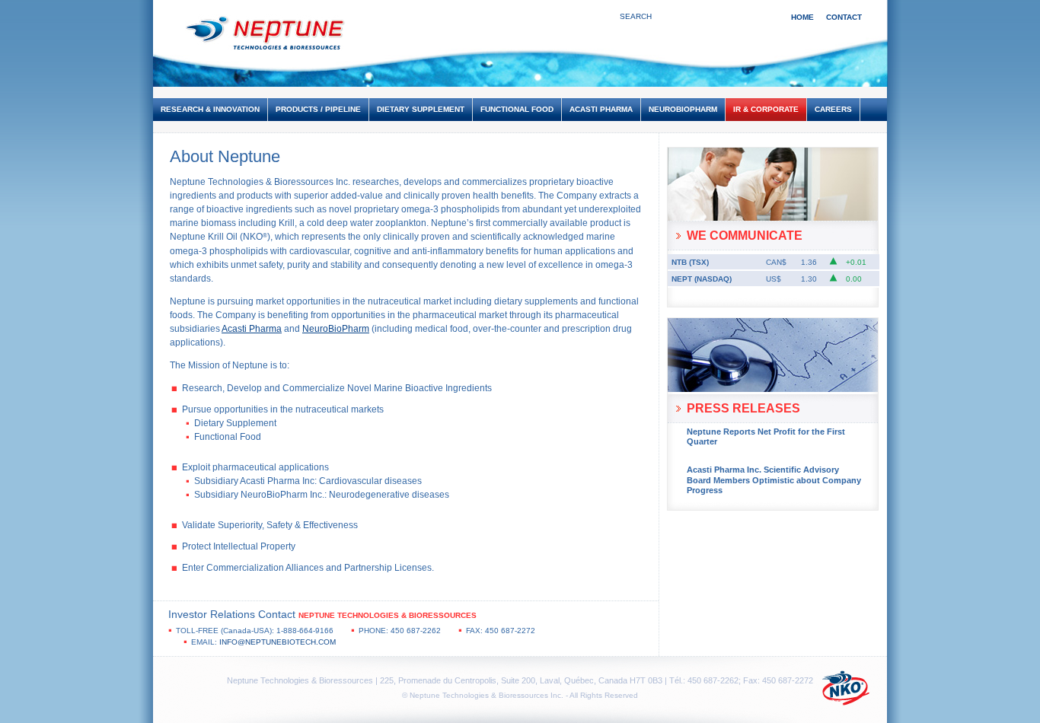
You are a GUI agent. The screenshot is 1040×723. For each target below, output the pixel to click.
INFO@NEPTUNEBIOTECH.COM (277, 642)
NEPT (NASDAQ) (702, 279)
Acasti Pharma (252, 328)
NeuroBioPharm (335, 328)
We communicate (744, 235)
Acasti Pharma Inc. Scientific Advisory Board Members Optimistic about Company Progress (774, 479)
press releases (743, 408)
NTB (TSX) (690, 262)
